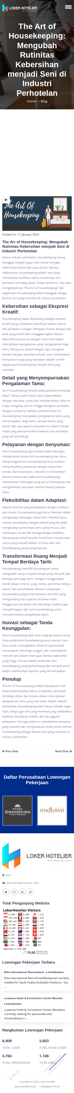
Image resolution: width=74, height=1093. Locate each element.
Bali (7, 875)
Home (31, 101)
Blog (44, 101)
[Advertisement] (37, 148)
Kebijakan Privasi (50, 1086)
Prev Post (11, 751)
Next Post (62, 751)
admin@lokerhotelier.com (22, 883)
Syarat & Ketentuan (25, 1086)
